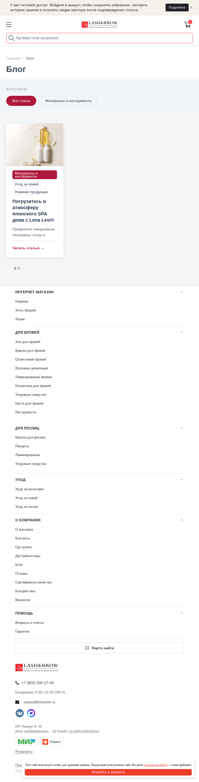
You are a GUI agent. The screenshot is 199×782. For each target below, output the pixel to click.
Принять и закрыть (108, 772)
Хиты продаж (25, 310)
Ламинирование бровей (33, 377)
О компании (27, 520)
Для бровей (27, 332)
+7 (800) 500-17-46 (37, 683)
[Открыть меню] (8, 24)
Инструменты (25, 412)
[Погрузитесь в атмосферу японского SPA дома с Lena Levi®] (34, 144)
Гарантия (22, 631)
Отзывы (21, 573)
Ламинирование (27, 455)
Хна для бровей (27, 342)
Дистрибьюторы (27, 556)
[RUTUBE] (42, 713)
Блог (19, 565)
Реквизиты (24, 751)
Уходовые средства (30, 395)
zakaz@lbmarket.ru (39, 702)
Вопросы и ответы (29, 623)
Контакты (22, 538)
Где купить (23, 547)
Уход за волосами (29, 489)
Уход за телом (26, 507)
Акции (20, 319)
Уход (20, 480)
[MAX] (31, 713)
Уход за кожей (27, 184)
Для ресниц (27, 428)
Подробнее (177, 7)
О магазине (24, 529)
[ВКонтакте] (20, 713)
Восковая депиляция (31, 368)
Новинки (21, 301)
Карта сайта (103, 648)
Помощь (24, 613)
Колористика (25, 591)
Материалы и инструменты (68, 101)
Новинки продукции (31, 192)
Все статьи (21, 101)
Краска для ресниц (30, 437)
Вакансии (22, 600)
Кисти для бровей (29, 403)
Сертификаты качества (33, 582)
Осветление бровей (30, 359)
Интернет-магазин (34, 292)
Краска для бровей (30, 351)
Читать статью (28, 248)
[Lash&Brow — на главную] (99, 24)
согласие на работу (156, 765)
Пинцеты (22, 446)
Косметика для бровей (33, 386)
